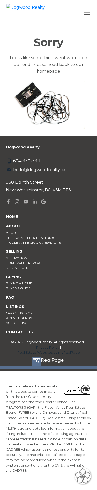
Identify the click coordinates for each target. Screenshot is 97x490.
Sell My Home (18, 258)
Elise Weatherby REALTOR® (30, 238)
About (12, 233)
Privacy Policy (47, 347)
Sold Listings (17, 323)
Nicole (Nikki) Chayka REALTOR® (34, 242)
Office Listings (19, 313)
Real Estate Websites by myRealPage (48, 352)
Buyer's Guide (18, 288)
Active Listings (19, 318)
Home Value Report (24, 263)
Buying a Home (19, 283)
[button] (8, 201)
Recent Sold (17, 268)
